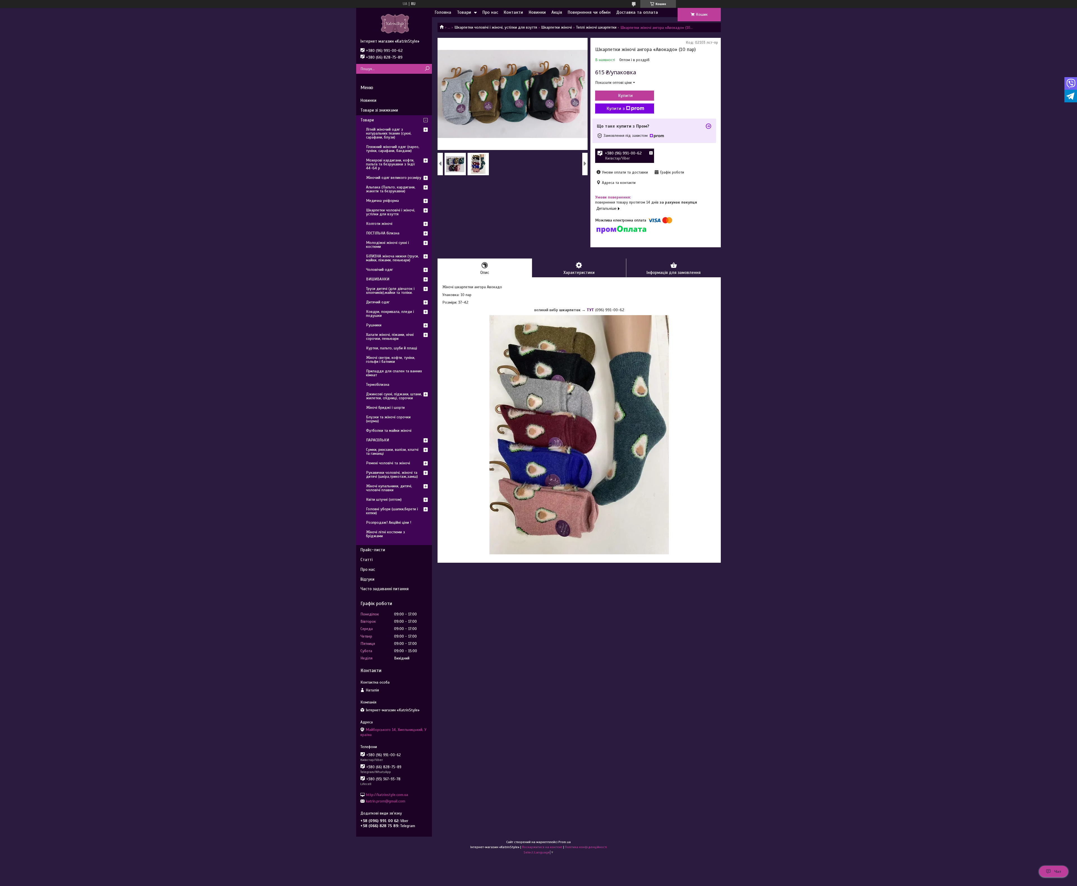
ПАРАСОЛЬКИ (377, 440)
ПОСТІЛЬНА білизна (382, 233)
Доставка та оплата (637, 12)
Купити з (616, 108)
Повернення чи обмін (589, 12)
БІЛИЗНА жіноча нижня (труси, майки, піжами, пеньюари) (392, 258)
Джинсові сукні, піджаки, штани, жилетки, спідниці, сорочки (394, 396)
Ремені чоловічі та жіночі (388, 463)
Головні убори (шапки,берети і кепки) (392, 511)
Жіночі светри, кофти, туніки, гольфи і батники (390, 359)
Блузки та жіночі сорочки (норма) (388, 419)
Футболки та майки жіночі (388, 430)
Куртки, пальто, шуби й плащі (391, 348)
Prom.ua (564, 842)
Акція (556, 12)
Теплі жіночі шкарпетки (596, 27)
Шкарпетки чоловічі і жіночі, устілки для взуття (495, 27)
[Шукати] (427, 69)
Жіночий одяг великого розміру (393, 177)
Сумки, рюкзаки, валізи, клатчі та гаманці (392, 451)
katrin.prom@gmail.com (385, 801)
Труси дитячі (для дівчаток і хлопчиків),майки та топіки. (390, 290)
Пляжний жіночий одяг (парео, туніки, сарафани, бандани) (392, 148)
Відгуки (367, 579)
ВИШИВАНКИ (377, 279)
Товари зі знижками (379, 110)
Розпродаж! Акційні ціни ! (388, 522)
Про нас (490, 12)
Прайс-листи (372, 549)
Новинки (537, 12)
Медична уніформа (382, 200)
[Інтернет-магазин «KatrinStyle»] (394, 23)
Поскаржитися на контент (542, 847)
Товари (464, 12)
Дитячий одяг (378, 302)
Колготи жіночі (379, 223)
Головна (443, 12)
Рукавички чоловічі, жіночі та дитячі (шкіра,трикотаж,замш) (392, 474)
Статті (366, 559)
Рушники (373, 325)
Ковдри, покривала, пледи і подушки (390, 313)
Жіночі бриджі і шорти (385, 407)
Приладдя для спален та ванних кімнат (394, 373)
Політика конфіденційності (586, 847)
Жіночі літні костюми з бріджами (385, 534)
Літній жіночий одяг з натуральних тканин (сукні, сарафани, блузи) (388, 133)
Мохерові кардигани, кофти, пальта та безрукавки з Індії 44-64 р (390, 164)
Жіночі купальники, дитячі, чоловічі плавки (389, 488)
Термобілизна (377, 384)
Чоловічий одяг (379, 269)
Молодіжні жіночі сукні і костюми (387, 244)
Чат (1057, 871)
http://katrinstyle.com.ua (387, 794)
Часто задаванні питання (384, 588)
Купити (625, 95)
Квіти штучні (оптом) (384, 499)
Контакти (513, 12)
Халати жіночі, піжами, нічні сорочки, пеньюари (390, 336)
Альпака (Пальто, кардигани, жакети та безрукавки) (390, 189)
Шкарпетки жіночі (556, 27)
